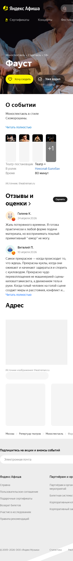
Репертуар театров (30, 376)
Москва (10, 376)
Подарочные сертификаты (16, 441)
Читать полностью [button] (18, 127)
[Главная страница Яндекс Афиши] (5, 8)
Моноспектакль (54, 376)
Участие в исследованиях (15, 455)
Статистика (56, 493)
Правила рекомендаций (14, 461)
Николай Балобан (47, 168)
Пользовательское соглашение (19, 434)
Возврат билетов (10, 448)
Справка (5, 427)
